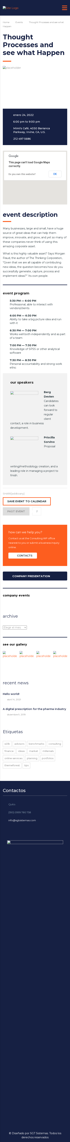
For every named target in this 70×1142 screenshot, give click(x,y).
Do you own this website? (22, 174)
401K (7, 743)
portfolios (47, 758)
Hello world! (11, 694)
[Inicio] (10, 7)
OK (55, 174)
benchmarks (36, 743)
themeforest (12, 765)
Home (6, 22)
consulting (55, 743)
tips (26, 765)
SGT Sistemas (39, 1133)
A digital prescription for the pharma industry (34, 709)
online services (13, 758)
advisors (19, 743)
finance (9, 751)
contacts (24, 555)
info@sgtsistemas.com (22, 820)
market (33, 751)
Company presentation (31, 576)
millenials (48, 751)
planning (32, 758)
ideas (21, 751)
